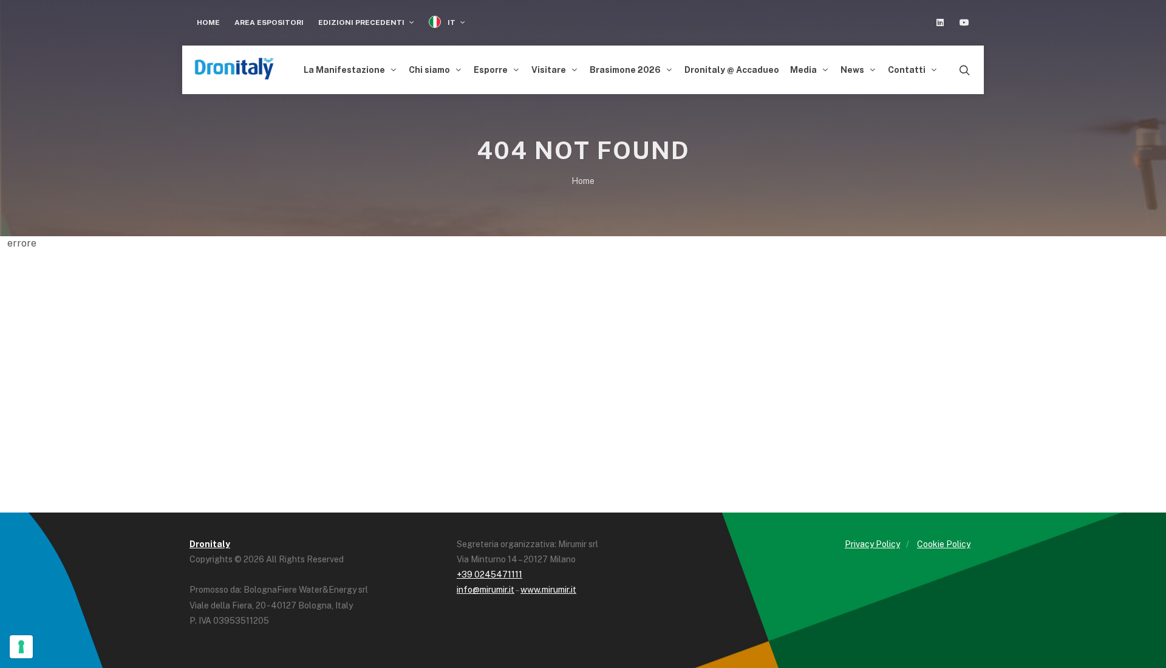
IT (451, 22)
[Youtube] (964, 22)
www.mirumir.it (548, 590)
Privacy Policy (872, 544)
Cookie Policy (943, 544)
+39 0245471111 (489, 574)
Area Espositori (269, 22)
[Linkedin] (940, 22)
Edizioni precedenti (362, 22)
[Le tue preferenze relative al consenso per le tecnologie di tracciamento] (21, 646)
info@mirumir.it (485, 590)
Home (208, 22)
